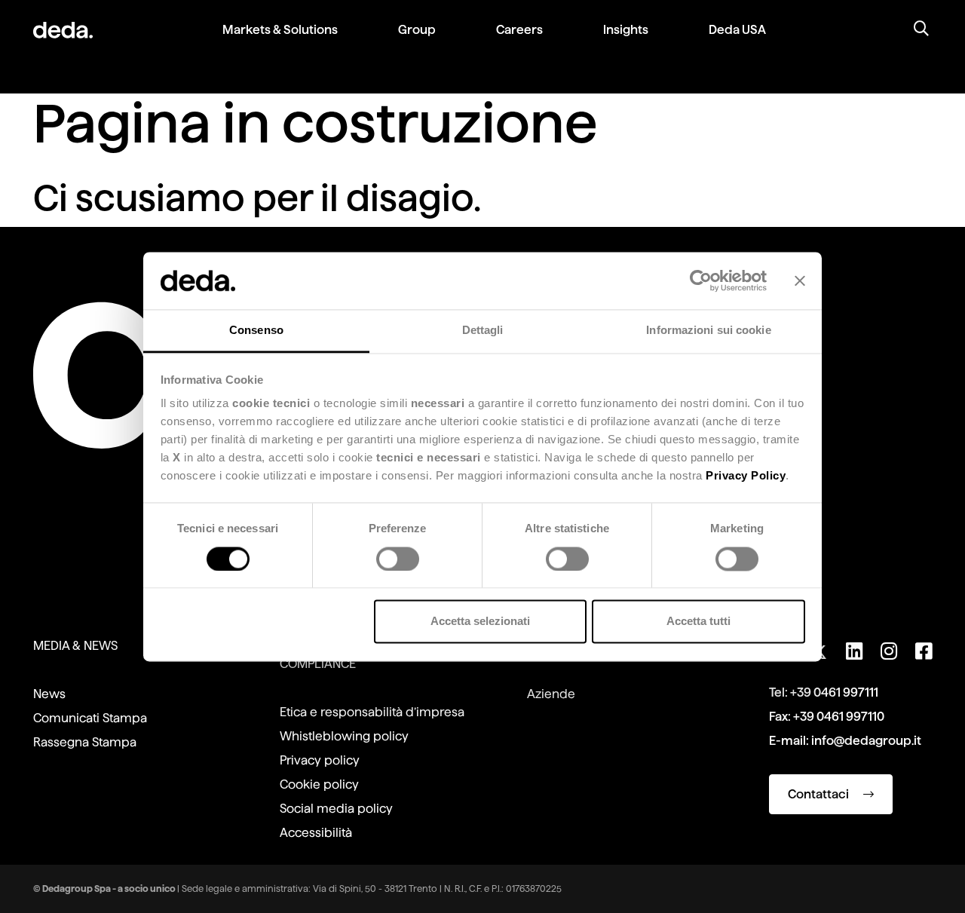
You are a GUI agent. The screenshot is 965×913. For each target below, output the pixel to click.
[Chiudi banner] (800, 280)
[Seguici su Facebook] (923, 651)
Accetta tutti (698, 621)
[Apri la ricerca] (921, 30)
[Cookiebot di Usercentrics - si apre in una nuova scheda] (701, 280)
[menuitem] (280, 41)
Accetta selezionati (480, 621)
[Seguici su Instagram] (889, 651)
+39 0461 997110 (838, 716)
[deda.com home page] (63, 30)
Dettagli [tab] (483, 330)
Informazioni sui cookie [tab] (708, 330)
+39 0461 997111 (834, 692)
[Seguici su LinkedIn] (854, 651)
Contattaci (819, 794)
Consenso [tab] (256, 330)
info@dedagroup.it (866, 740)
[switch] (397, 559)
